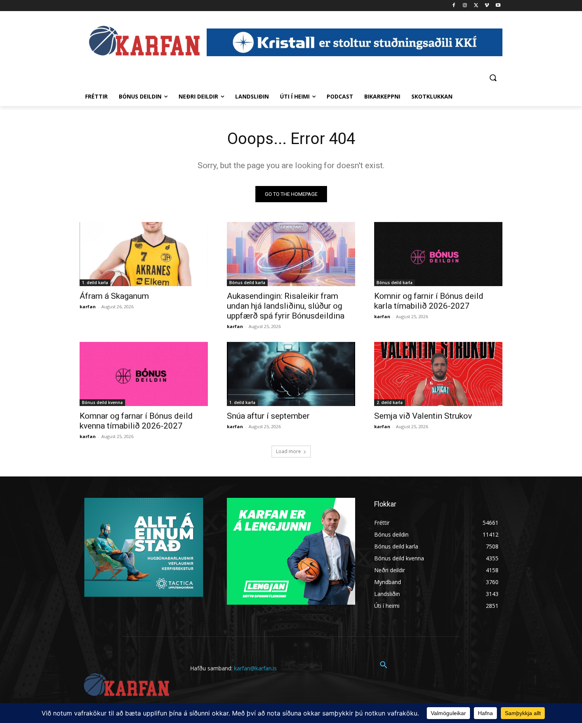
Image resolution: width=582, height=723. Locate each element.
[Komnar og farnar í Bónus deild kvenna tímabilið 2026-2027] (144, 374)
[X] (476, 5)
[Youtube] (497, 5)
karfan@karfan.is (255, 668)
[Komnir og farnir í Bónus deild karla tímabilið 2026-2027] (438, 254)
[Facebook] (453, 5)
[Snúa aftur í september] (291, 374)
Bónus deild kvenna (102, 402)
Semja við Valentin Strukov (423, 416)
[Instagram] (465, 5)
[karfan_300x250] (143, 547)
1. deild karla (95, 282)
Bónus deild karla (247, 282)
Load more (288, 451)
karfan (88, 306)
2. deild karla (390, 402)
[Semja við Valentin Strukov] (438, 374)
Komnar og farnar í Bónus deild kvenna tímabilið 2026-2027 (136, 421)
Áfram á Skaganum (114, 296)
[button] (492, 77)
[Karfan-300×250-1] (291, 551)
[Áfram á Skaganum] (144, 254)
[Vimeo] (486, 5)
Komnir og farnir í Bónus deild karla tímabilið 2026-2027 (428, 301)
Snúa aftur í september (268, 416)
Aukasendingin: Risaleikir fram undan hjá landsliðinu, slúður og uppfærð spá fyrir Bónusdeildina (285, 306)
